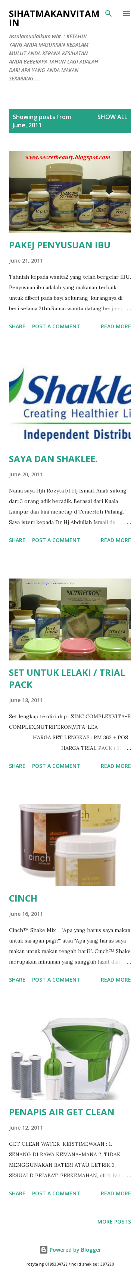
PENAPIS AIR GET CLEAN (62, 1112)
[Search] (108, 13)
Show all (112, 117)
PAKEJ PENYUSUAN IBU (60, 245)
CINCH (23, 898)
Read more (116, 326)
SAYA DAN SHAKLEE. (53, 458)
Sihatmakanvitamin (54, 18)
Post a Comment (56, 326)
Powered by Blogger (74, 1249)
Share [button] (17, 326)
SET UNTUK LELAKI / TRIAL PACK (67, 678)
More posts (114, 1221)
